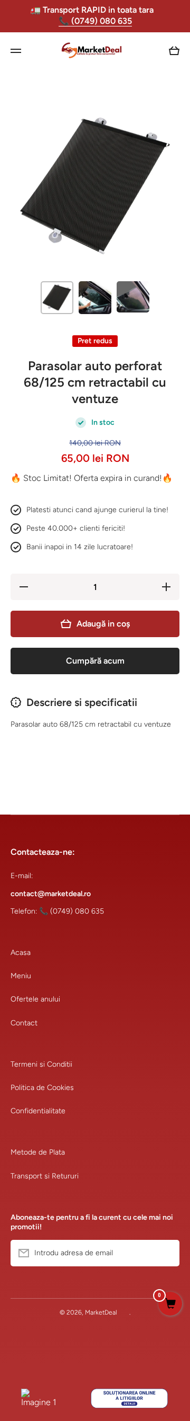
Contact (24, 1022)
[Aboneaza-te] (166, 1253)
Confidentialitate (38, 1110)
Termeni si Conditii (41, 1064)
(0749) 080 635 (77, 911)
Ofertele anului (35, 999)
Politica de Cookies (42, 1087)
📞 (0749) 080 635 (95, 21)
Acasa (21, 952)
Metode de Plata (38, 1152)
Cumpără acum (95, 661)
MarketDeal (101, 1312)
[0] (170, 1304)
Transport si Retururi (45, 1176)
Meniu (21, 975)
